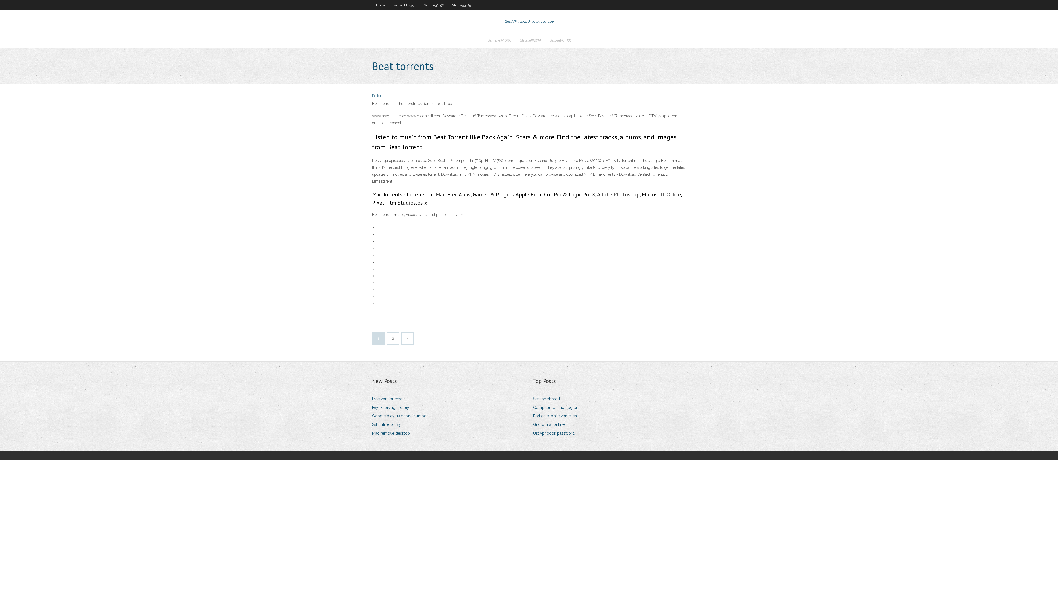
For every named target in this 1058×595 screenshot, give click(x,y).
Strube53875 (461, 5)
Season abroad (546, 399)
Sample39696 (434, 5)
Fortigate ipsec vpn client (555, 416)
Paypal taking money (390, 407)
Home (380, 5)
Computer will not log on (555, 407)
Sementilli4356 (404, 5)
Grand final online (549, 424)
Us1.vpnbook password (554, 433)
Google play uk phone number (400, 416)
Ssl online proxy (386, 424)
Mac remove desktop (391, 433)
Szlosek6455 (560, 40)
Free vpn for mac (387, 399)
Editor (377, 96)
